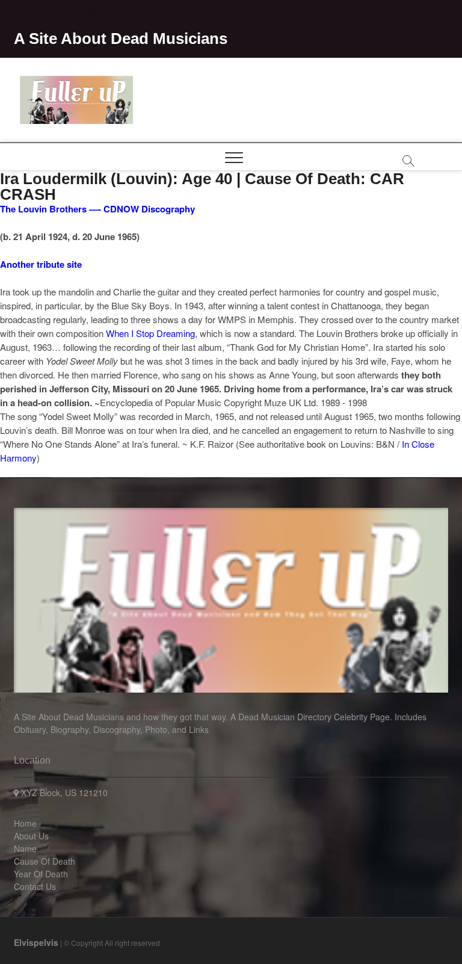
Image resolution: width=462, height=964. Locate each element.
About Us (31, 836)
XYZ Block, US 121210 (63, 792)
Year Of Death (41, 874)
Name (25, 848)
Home (25, 823)
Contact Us (35, 886)
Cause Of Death (44, 861)
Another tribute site (41, 264)
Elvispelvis (36, 942)
